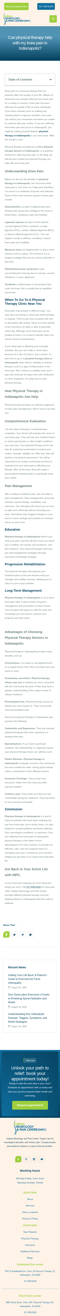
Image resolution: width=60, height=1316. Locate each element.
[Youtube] (42, 1159)
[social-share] (6, 934)
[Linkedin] (34, 1159)
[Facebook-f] (18, 1159)
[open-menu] (53, 19)
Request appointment (30, 1105)
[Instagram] (26, 1159)
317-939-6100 (33, 887)
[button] (51, 79)
